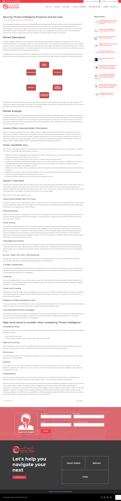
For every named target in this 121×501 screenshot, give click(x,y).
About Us (49, 6)
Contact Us (113, 6)
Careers (105, 6)
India (85, 477)
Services (57, 6)
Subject (43, 422)
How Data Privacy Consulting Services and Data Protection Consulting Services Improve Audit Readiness (108, 67)
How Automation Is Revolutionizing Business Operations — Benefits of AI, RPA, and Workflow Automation (108, 86)
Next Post (80, 400)
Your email (77, 414)
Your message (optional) (81, 422)
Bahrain (97, 463)
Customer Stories (94, 6)
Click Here (56, 491)
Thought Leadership (79, 6)
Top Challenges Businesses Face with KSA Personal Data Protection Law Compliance (108, 22)
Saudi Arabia (73, 463)
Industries (66, 6)
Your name (44, 414)
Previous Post (8, 400)
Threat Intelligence (9, 20)
